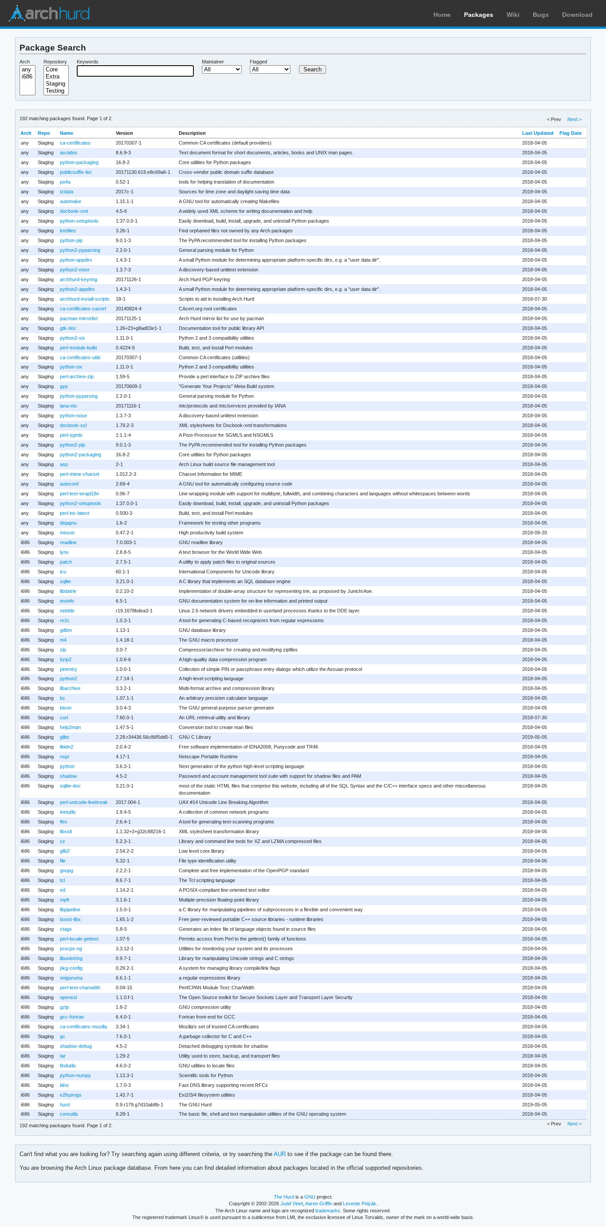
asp (64, 464)
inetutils (68, 812)
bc (62, 698)
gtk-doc (68, 328)
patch (66, 561)
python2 (68, 678)
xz (62, 841)
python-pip (71, 240)
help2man (70, 727)
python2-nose (75, 269)
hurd (65, 1104)
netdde (67, 610)
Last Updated (538, 133)
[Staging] (56, 83)
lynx (64, 552)
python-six (71, 366)
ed (62, 890)
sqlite (65, 581)
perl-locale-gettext (79, 938)
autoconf (69, 483)
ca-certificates (75, 142)
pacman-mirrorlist (79, 318)
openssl (68, 997)
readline (68, 542)
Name (66, 133)
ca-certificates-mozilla (83, 1026)
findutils (68, 1065)
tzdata (66, 191)
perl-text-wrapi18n (79, 493)
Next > (574, 119)
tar (63, 1055)
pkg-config (71, 968)
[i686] (27, 76)
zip (63, 649)
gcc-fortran (72, 1016)
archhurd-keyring (78, 279)
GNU (309, 1197)
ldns (64, 1085)
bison (65, 707)
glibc (65, 737)
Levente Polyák (359, 1203)
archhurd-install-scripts (85, 299)
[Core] (56, 69)
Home (442, 14)
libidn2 (66, 746)
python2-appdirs (77, 289)
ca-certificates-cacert (83, 308)
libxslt (66, 831)
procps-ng (71, 948)
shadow (68, 776)
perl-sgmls (71, 435)
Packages (478, 14)
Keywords (87, 61)
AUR (280, 1154)
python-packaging (79, 162)
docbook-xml (74, 211)
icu (63, 571)
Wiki (513, 14)
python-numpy (75, 1075)
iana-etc (68, 405)
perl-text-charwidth (80, 987)
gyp (64, 386)
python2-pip (72, 444)
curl (64, 717)
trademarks (327, 1210)
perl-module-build (78, 347)
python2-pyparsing (80, 250)
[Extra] (56, 76)
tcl (62, 880)
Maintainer (213, 61)
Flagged (258, 61)
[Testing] (56, 90)
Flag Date (570, 133)
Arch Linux (49, 13)
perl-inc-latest (74, 513)
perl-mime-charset (79, 474)
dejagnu (68, 522)
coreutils (69, 1114)
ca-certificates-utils (80, 357)
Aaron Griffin (318, 1203)
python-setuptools (79, 220)
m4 (63, 640)
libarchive (70, 688)
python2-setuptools (80, 503)
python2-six (72, 338)
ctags (66, 929)
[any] (27, 69)
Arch (25, 61)
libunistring (71, 958)
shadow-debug (76, 1046)
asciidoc (69, 152)
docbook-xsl (73, 425)
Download (577, 14)
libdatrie (68, 591)
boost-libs (70, 919)
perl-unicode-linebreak (84, 802)
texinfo (67, 601)
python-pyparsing (79, 396)
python (67, 766)
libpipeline (70, 909)
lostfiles (68, 230)
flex (63, 821)
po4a (65, 181)
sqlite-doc (70, 785)
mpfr (65, 899)
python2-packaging (80, 454)
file (63, 860)
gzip (64, 1007)
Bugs (541, 14)
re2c (65, 620)
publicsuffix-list (75, 172)
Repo (44, 133)
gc (62, 1036)
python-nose (73, 415)
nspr (65, 756)
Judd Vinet (291, 1203)
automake (70, 201)
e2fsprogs (71, 1095)
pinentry (68, 669)
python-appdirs (76, 260)
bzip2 (65, 659)
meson (67, 532)
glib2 (65, 851)
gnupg (66, 870)
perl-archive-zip (77, 376)
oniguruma (71, 977)
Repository (55, 61)
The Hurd (284, 1197)
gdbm (66, 630)
